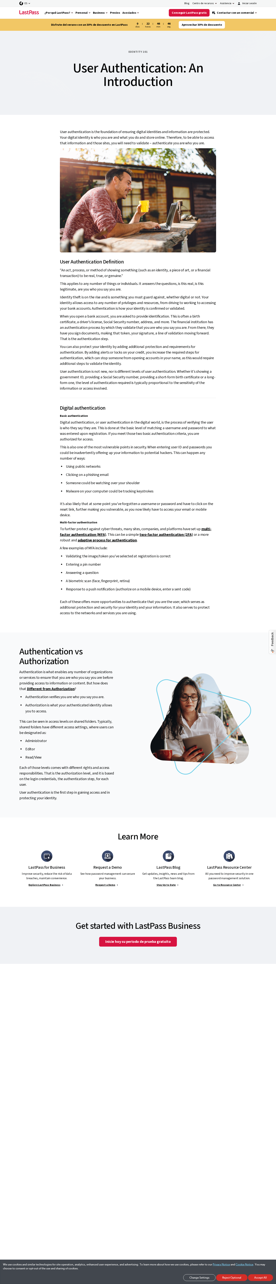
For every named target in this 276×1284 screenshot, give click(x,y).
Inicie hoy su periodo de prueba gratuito (138, 941)
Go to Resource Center (227, 885)
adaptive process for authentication (107, 540)
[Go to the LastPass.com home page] (29, 13)
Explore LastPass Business (44, 885)
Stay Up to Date (166, 885)
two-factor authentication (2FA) (166, 534)
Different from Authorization (51, 689)
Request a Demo (105, 885)
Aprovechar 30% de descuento (202, 25)
